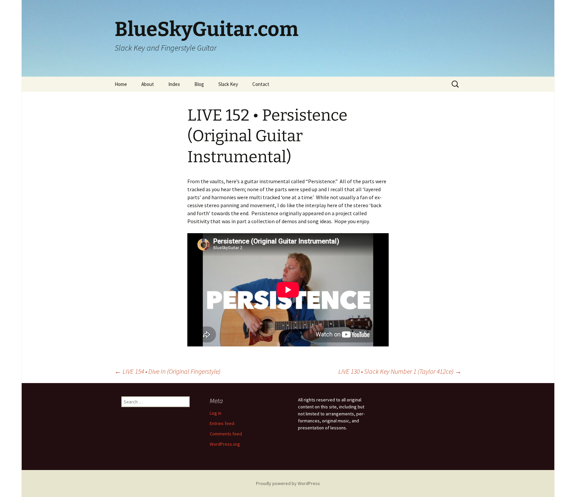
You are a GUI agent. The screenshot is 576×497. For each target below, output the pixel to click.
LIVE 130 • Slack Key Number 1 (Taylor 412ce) (399, 371)
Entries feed (222, 423)
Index (174, 84)
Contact (260, 84)
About (147, 84)
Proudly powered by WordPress (288, 483)
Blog (199, 84)
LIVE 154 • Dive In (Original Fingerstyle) (167, 371)
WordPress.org (225, 444)
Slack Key (228, 84)
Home (121, 84)
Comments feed (226, 434)
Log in (215, 413)
